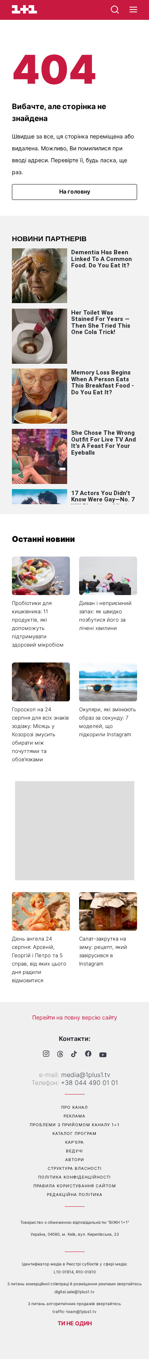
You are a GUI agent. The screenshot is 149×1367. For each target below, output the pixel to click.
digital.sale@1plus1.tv (74, 1291)
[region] (74, 830)
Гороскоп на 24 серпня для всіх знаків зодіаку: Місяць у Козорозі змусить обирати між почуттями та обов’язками (40, 734)
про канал (74, 1107)
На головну (74, 191)
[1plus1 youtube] (102, 1055)
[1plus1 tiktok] (74, 1055)
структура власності (75, 1168)
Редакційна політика (75, 1194)
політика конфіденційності (74, 1177)
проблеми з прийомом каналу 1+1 (75, 1124)
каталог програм (74, 1133)
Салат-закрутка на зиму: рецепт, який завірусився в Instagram (103, 951)
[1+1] (24, 9)
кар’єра (74, 1142)
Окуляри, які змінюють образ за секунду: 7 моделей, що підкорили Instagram (107, 721)
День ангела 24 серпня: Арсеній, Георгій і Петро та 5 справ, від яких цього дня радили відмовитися (39, 959)
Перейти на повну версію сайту (74, 1017)
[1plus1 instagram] (46, 1054)
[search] (115, 9)
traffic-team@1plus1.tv (74, 1311)
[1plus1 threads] (60, 1055)
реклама (74, 1116)
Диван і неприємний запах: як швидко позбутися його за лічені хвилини (105, 615)
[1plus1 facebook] (88, 1054)
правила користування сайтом (74, 1185)
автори (74, 1159)
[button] (133, 10)
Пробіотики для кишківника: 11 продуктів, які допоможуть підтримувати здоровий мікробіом (38, 624)
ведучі (74, 1150)
